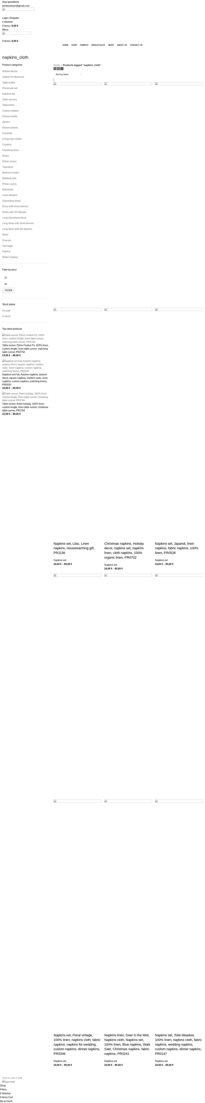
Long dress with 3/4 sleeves (17, 229)
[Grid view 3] (58, 69)
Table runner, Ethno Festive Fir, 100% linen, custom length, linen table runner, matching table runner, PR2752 (25, 348)
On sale (6, 310)
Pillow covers (9, 161)
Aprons (6, 122)
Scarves (6, 240)
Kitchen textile (9, 116)
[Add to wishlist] (65, 537)
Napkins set (8, 93)
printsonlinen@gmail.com (15, 6)
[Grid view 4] (61, 69)
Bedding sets (9, 178)
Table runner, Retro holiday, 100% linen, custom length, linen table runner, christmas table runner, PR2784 (25, 407)
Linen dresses (9, 195)
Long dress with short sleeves (18, 223)
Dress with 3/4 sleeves (14, 212)
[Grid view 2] (55, 69)
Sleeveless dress (11, 201)
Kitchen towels (10, 127)
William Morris (9, 71)
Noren (5, 156)
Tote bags (7, 246)
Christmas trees (10, 150)
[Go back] (6, 50)
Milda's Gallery (10, 257)
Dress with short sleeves (15, 206)
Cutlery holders (10, 110)
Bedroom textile (10, 172)
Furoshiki (7, 133)
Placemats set (9, 88)
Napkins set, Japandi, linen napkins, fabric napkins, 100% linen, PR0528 (176, 548)
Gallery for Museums (13, 77)
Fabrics (6, 251)
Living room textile (12, 139)
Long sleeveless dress (14, 217)
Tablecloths (8, 105)
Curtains (6, 144)
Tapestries (7, 167)
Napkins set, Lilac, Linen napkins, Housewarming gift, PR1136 (74, 548)
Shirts (5, 234)
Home (57, 65)
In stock (6, 316)
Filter (8, 290)
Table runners (9, 99)
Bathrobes (7, 189)
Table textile (8, 82)
